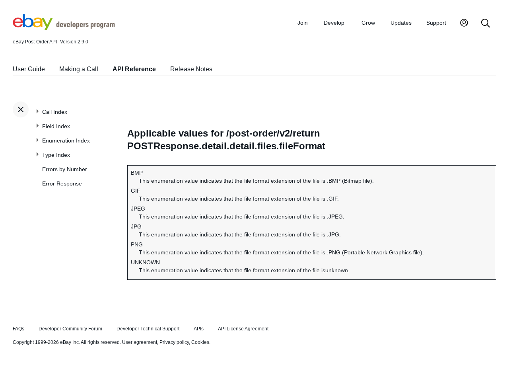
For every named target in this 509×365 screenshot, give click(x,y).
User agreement (139, 342)
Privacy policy (174, 342)
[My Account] (464, 24)
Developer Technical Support (148, 329)
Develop (334, 23)
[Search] (485, 24)
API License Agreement (243, 329)
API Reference (134, 69)
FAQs (18, 329)
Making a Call (78, 69)
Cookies (200, 342)
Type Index (56, 155)
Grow (368, 23)
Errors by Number (64, 169)
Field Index (56, 126)
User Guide (29, 69)
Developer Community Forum (70, 329)
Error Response (62, 183)
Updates (401, 23)
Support (436, 23)
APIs (199, 329)
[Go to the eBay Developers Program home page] (64, 28)
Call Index (54, 112)
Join (302, 23)
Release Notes (191, 69)
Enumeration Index (66, 140)
